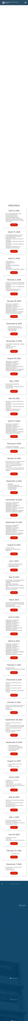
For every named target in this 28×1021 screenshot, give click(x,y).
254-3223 (23, 905)
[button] (25, 2)
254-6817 (22, 905)
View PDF (14, 224)
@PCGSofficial (14, 999)
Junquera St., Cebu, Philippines (14, 883)
